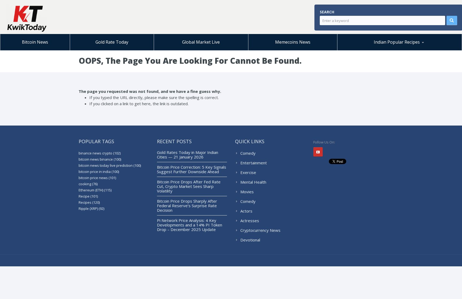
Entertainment (253, 162)
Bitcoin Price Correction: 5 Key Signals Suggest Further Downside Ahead (191, 169)
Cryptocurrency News (260, 230)
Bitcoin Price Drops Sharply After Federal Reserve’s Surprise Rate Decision (187, 205)
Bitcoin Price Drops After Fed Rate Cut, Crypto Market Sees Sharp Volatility (189, 186)
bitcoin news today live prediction (110, 165)
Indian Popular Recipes (397, 42)
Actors (246, 211)
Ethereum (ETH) (95, 190)
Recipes (89, 202)
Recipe (88, 196)
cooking (88, 183)
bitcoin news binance (100, 159)
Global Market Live (201, 42)
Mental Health (253, 182)
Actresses (249, 220)
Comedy (248, 153)
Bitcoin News (35, 42)
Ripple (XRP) (91, 208)
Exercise (248, 172)
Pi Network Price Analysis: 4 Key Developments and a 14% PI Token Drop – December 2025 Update (189, 225)
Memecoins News (292, 42)
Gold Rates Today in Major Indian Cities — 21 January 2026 (187, 155)
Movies (247, 191)
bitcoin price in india (99, 171)
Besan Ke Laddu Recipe (368, 49)
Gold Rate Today (111, 42)
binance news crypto (100, 153)
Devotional (250, 240)
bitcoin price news (97, 177)
